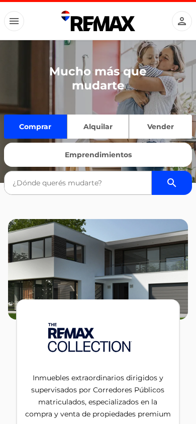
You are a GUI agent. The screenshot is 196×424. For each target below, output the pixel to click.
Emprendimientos (98, 154)
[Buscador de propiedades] (172, 183)
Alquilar (98, 126)
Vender (160, 126)
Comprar (35, 126)
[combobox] (78, 183)
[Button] (14, 21)
